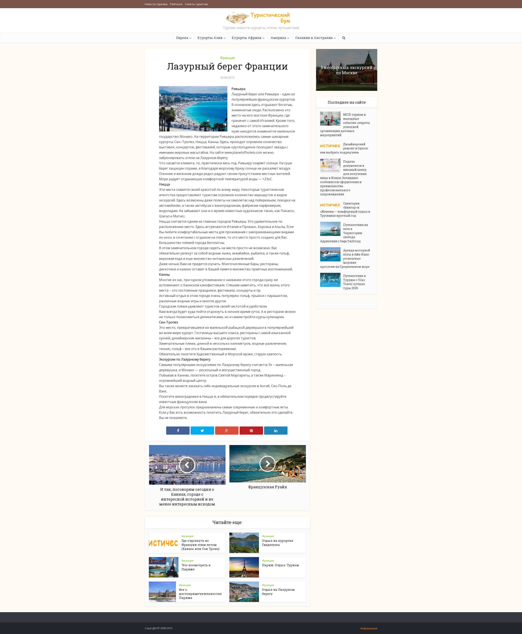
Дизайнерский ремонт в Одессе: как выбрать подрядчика (344, 148)
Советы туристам (196, 4)
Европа (182, 38)
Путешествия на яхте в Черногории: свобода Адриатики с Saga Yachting (344, 233)
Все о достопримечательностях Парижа (200, 593)
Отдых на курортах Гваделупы (277, 543)
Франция (227, 58)
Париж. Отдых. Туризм (280, 565)
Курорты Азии (209, 38)
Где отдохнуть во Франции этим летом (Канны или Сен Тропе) (200, 545)
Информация (369, 628)
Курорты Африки (246, 38)
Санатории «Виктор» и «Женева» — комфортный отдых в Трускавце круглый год (345, 209)
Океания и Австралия (314, 38)
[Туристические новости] (261, 17)
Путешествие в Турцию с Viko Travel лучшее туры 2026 (354, 282)
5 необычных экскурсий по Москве (347, 70)
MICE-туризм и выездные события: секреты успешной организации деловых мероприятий (345, 125)
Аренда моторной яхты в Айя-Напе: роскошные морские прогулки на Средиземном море (345, 258)
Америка (278, 38)
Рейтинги (176, 4)
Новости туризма (156, 4)
